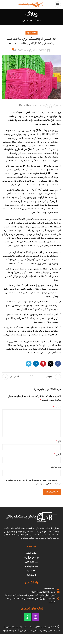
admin (42, 50)
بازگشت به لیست (31, 377)
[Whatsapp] (27, 617)
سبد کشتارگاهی (31, 562)
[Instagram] (35, 617)
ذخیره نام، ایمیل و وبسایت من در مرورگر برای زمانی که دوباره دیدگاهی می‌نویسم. (33, 482)
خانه (39, 21)
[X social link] (50, 364)
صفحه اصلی (31, 553)
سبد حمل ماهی (31, 566)
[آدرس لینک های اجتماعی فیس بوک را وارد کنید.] (58, 364)
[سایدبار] (59, 194)
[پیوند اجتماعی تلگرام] (29, 364)
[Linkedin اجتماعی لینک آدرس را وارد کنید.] (36, 364)
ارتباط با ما (31, 575)
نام (58, 441)
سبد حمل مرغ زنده (31, 557)
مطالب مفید (27, 21)
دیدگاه (57, 407)
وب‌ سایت (56, 467)
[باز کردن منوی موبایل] (57, 4)
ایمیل (57, 454)
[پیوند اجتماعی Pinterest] (43, 364)
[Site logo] (31, 4)
